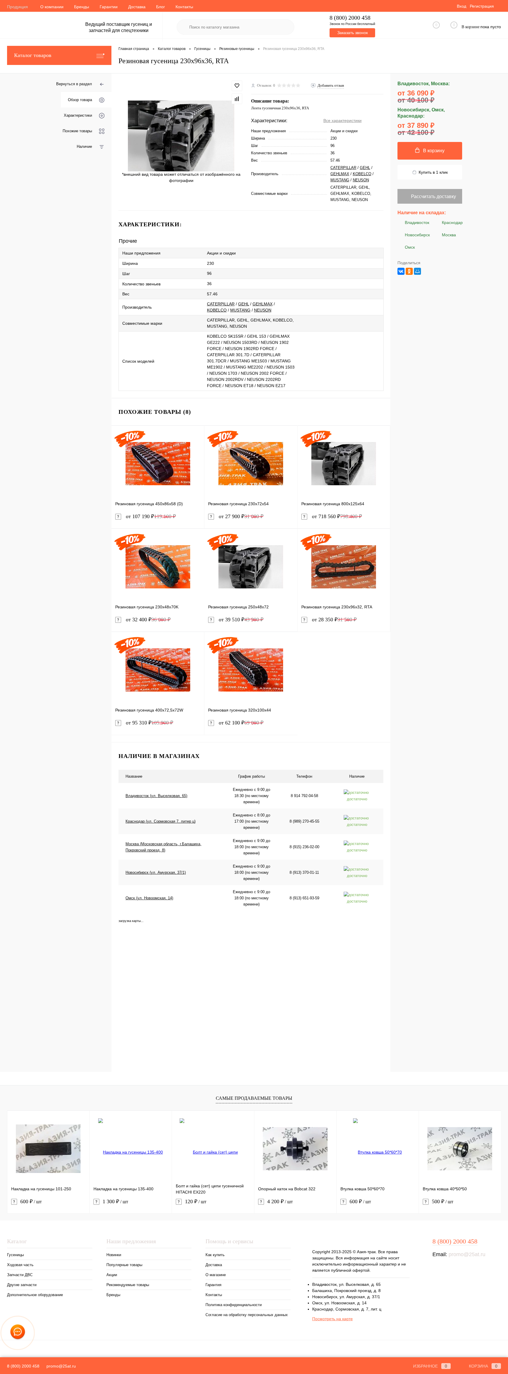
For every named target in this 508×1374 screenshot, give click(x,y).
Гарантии (109, 6)
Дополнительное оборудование (35, 1295)
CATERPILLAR (343, 167)
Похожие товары (77, 131)
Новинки (113, 1255)
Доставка (137, 6)
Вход (461, 6)
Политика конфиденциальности (233, 1305)
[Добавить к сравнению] (237, 98)
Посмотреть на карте (332, 1318)
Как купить (215, 1255)
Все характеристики (342, 120)
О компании (51, 6)
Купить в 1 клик (433, 172)
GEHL (365, 167)
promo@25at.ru (467, 1254)
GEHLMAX (339, 174)
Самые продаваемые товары (254, 1098)
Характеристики (78, 115)
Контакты (184, 6)
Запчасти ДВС (20, 1275)
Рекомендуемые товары (127, 1285)
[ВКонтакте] (401, 271)
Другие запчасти (21, 1285)
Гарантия (213, 1285)
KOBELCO (362, 174)
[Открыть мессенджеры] (18, 1333)
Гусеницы (15, 1255)
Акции (111, 1275)
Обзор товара (80, 100)
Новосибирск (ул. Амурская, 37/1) (156, 872)
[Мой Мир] (417, 271)
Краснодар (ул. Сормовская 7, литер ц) (160, 821)
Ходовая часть (20, 1265)
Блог (160, 6)
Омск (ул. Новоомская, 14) (149, 898)
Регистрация (482, 6)
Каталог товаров (32, 55)
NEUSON (361, 180)
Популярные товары (124, 1265)
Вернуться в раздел (74, 84)
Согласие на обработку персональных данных (246, 1315)
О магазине (215, 1275)
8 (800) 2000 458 (350, 18)
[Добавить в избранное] (237, 86)
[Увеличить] (181, 136)
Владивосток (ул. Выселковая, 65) (156, 796)
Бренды (81, 6)
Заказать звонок (352, 32)
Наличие (84, 146)
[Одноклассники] (409, 271)
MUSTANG (339, 180)
